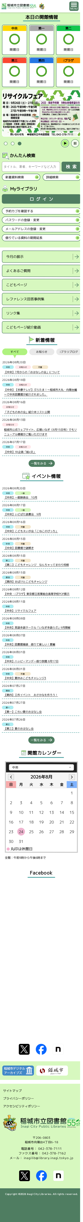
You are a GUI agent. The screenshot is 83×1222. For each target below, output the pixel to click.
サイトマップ (12, 1091)
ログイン (42, 199)
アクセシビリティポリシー (21, 1106)
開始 (65, 143)
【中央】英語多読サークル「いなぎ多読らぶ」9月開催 (37, 627)
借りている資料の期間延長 (23, 238)
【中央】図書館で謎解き (19, 548)
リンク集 (13, 313)
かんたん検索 (22, 155)
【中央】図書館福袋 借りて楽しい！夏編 (29, 644)
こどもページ (16, 285)
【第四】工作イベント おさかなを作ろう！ (31, 695)
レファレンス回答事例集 (25, 299)
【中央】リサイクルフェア (20, 610)
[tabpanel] (41, 113)
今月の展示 (15, 256)
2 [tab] (12, 143)
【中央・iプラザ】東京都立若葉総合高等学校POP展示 (36, 594)
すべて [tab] (14, 352)
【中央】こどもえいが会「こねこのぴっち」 (31, 531)
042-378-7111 (50, 1148)
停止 (75, 143)
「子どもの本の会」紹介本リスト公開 (27, 412)
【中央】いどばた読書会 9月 (22, 514)
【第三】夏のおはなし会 (19, 728)
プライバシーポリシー (18, 1098)
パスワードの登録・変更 (22, 220)
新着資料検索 (14, 177)
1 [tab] (5, 143)
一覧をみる (38, 463)
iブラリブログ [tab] (69, 352)
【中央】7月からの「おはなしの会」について (32, 372)
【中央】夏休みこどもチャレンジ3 (25, 678)
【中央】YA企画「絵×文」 (20, 452)
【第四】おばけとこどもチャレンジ (25, 581)
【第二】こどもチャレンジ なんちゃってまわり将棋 (36, 565)
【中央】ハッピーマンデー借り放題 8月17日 (31, 661)
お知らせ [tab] (41, 352)
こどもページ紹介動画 (23, 327)
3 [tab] (19, 143)
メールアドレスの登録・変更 (25, 229)
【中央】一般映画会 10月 (20, 497)
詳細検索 (52, 177)
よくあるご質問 (18, 270)
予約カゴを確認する (19, 211)
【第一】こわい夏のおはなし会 (23, 712)
